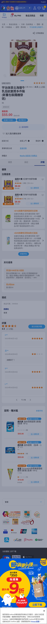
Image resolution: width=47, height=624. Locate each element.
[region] (23, 615)
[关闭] (44, 611)
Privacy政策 (35, 621)
